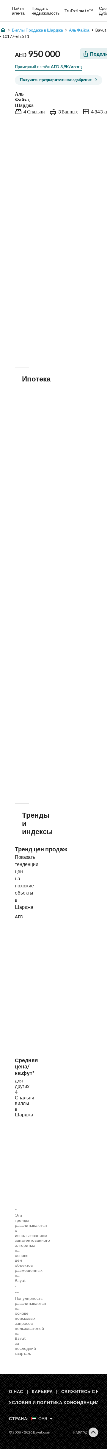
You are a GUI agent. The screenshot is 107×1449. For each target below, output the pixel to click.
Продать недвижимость (45, 10)
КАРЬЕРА (42, 1391)
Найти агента (18, 10)
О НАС (16, 1391)
